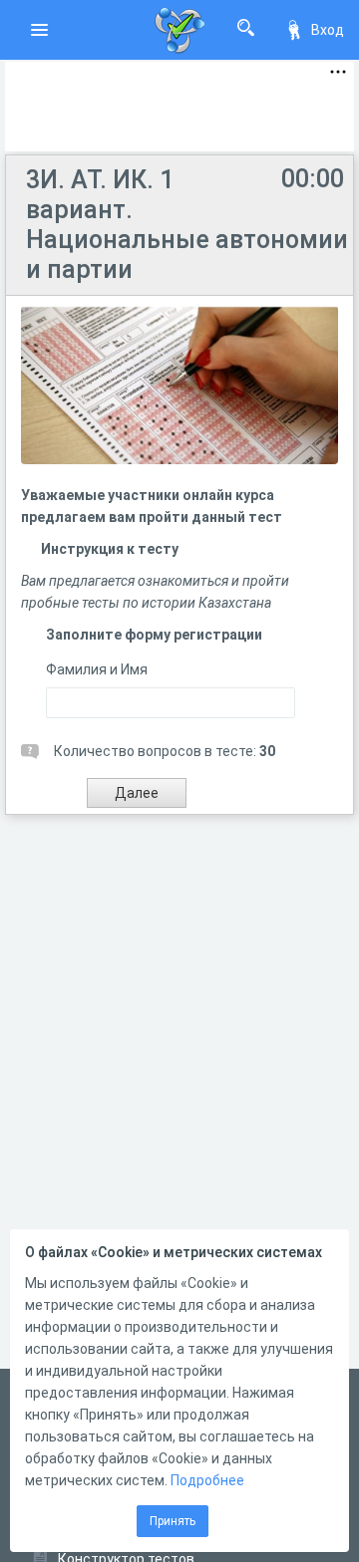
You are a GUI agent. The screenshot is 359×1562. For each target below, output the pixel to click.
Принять (172, 1521)
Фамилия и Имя (97, 669)
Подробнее (207, 1480)
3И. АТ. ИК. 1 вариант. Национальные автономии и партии (187, 224)
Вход (327, 30)
